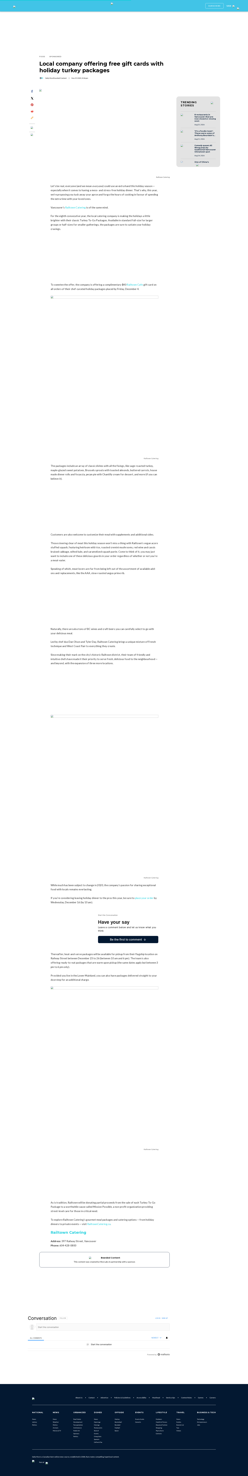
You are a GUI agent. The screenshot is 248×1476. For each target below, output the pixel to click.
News (34, 1419)
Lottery (34, 1422)
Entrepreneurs (202, 1422)
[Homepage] (38, 1398)
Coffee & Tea (98, 1442)
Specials (96, 1439)
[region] (99, 1336)
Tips (177, 1428)
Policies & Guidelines (122, 1398)
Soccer (117, 1431)
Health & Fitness (161, 1422)
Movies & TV (57, 1431)
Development (77, 1422)
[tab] (36, 1338)
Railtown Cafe (135, 284)
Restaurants (98, 1428)
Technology (200, 1419)
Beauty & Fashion (161, 1425)
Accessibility (141, 1398)
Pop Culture (160, 1431)
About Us (79, 1398)
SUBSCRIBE (214, 6)
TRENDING (189, 104)
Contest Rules (186, 1398)
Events (96, 1433)
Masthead (156, 1398)
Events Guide (139, 1419)
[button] (187, 117)
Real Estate (77, 1419)
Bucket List (180, 1425)
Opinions (76, 1433)
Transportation (78, 1425)
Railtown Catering (163, 177)
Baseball (117, 1425)
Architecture (77, 1428)
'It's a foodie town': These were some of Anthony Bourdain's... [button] (204, 133)
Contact (92, 1398)
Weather (56, 1422)
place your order (144, 898)
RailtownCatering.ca (99, 1224)
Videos (178, 1431)
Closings (97, 1425)
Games (201, 1398)
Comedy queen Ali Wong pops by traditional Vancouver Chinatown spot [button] (205, 149)
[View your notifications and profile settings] (167, 1338)
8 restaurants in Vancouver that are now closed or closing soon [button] (205, 118)
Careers (213, 1398)
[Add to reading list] (32, 135)
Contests (159, 1433)
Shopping (159, 1428)
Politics (34, 1425)
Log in (157, 1318)
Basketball (118, 1422)
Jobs (198, 1425)
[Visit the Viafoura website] (163, 1354)
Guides (178, 1422)
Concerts (138, 1422)
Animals (55, 1428)
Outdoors (159, 1419)
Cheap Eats (97, 1436)
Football (117, 1428)
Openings (97, 1422)
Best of (96, 1431)
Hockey (117, 1419)
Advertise (104, 1398)
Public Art (76, 1431)
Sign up (165, 1318)
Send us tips (170, 1398)
